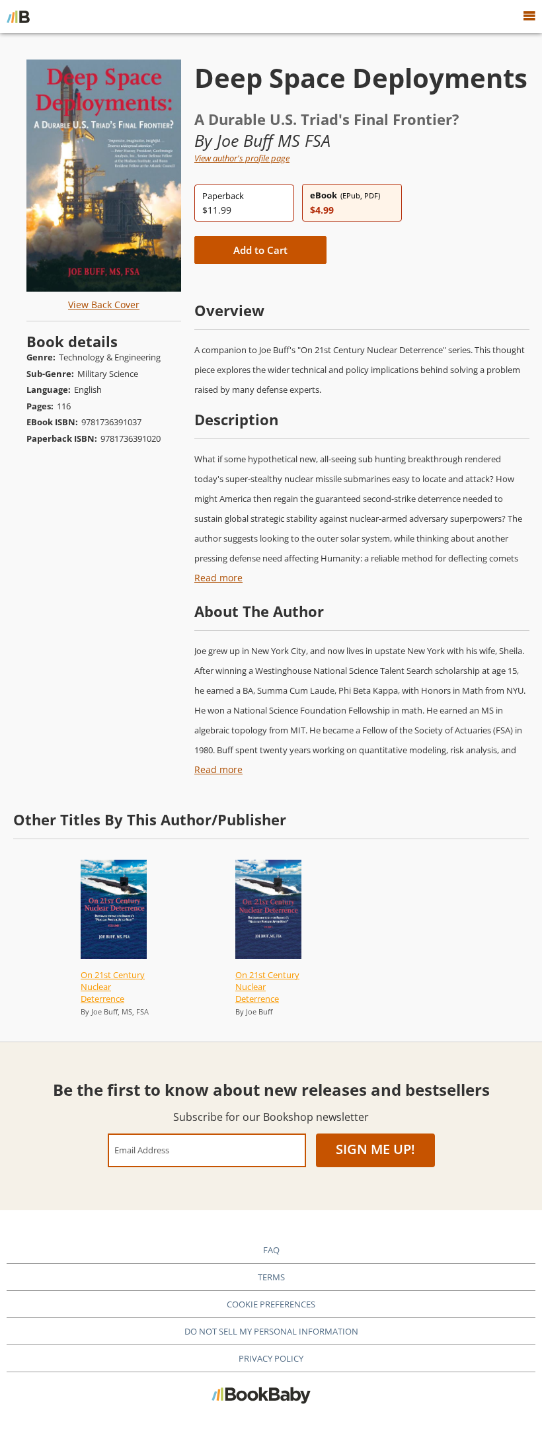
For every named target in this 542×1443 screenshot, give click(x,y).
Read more (218, 577)
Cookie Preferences (271, 1304)
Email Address (141, 1149)
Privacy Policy (271, 1358)
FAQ (271, 1250)
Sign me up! (375, 1149)
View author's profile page (242, 158)
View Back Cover (103, 304)
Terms (271, 1277)
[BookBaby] (18, 16)
